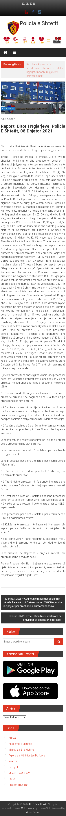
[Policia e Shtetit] (5, 52)
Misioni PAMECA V (19, 773)
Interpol (13, 761)
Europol (13, 767)
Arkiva (12, 737)
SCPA (12, 779)
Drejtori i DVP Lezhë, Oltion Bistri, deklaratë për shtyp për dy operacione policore (36, 618)
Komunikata (8, 108)
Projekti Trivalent (18, 784)
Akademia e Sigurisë (20, 743)
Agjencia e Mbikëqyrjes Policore (27, 755)
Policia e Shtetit (39, 23)
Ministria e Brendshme (21, 749)
